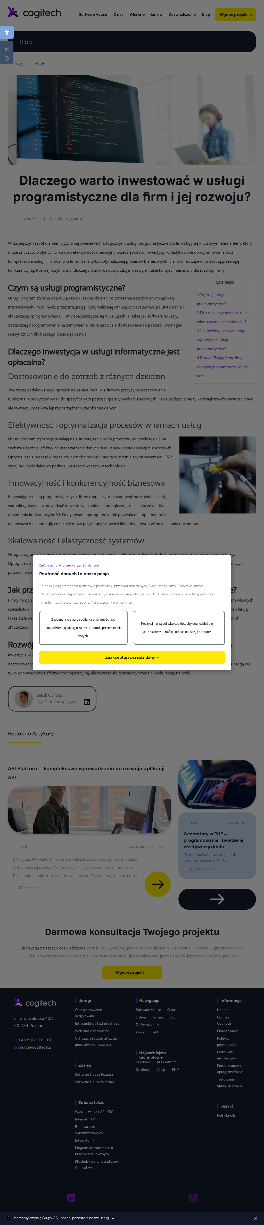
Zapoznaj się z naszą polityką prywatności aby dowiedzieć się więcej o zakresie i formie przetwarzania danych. (83, 628)
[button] (7, 32)
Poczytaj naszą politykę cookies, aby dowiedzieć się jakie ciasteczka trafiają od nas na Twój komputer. (177, 628)
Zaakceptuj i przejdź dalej (130, 657)
